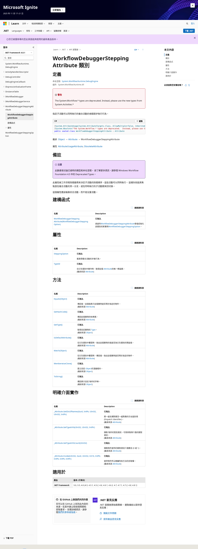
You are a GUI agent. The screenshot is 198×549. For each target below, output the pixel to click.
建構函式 (169, 61)
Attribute (72, 139)
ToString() (58, 376)
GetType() (58, 324)
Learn (55, 49)
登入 (193, 23)
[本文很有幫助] (185, 85)
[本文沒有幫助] (189, 85)
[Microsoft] (5, 23)
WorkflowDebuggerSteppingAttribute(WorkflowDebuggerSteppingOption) (71, 221)
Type (93, 329)
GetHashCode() (60, 311)
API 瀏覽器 (73, 49)
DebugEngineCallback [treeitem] (15, 81)
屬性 (167, 65)
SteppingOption (61, 253)
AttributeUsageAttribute (70, 146)
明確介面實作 (171, 72)
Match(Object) (60, 350)
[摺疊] (33, 47)
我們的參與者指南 (66, 512)
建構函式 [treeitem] (11, 123)
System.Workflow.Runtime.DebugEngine (80, 81)
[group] (99, 128)
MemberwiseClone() (63, 363)
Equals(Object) (60, 299)
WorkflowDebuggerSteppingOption (124, 226)
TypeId (57, 264)
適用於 (168, 76)
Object (61, 139)
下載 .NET (189, 31)
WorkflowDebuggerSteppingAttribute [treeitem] (20, 116)
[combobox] (18, 52)
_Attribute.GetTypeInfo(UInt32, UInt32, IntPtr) (74, 427)
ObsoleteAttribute (93, 146)
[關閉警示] (192, 5)
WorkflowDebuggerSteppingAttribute (118, 223)
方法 (167, 69)
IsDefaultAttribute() (62, 337)
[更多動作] (143, 50)
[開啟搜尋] (187, 23)
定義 (167, 54)
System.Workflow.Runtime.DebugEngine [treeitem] (17, 65)
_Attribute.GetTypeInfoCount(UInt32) (70, 443)
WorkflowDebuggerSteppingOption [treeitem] (19, 134)
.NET (64, 49)
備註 (167, 58)
